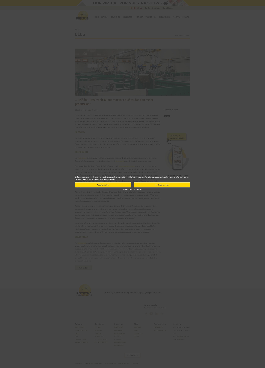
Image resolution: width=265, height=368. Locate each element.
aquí (86, 179)
